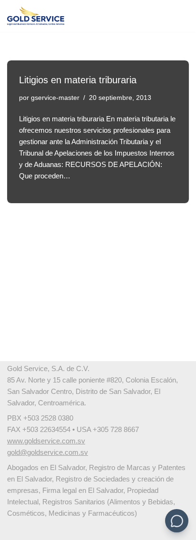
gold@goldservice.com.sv (47, 452)
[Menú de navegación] (178, 16)
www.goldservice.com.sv (46, 441)
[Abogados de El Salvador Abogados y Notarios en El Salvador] (35, 16)
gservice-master (55, 97)
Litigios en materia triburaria (78, 80)
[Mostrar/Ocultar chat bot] (176, 520)
